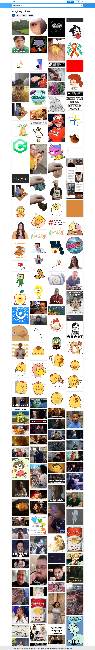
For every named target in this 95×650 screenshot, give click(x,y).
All (13, 15)
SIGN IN (77, 1)
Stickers (24, 15)
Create (71, 1)
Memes (31, 15)
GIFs (18, 15)
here (70, 648)
